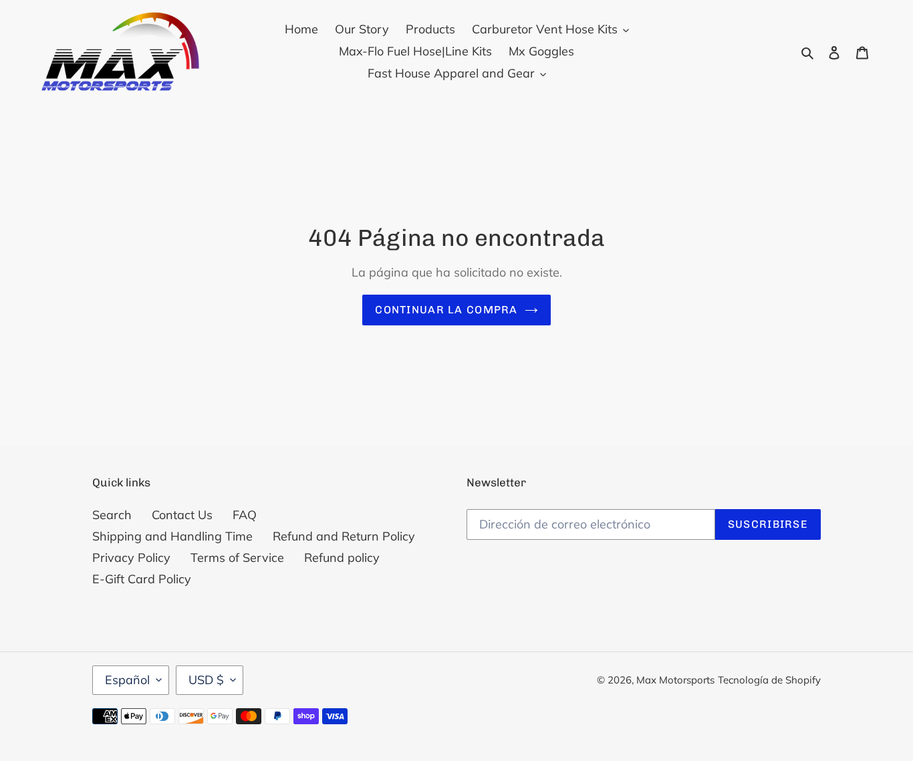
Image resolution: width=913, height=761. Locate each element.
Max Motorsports (675, 679)
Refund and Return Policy (344, 536)
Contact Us (182, 514)
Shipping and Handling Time (172, 536)
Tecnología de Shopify (769, 679)
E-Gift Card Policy (141, 579)
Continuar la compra (446, 309)
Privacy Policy (131, 557)
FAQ (245, 514)
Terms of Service (237, 557)
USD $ (206, 680)
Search (112, 514)
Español (127, 680)
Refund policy (342, 557)
